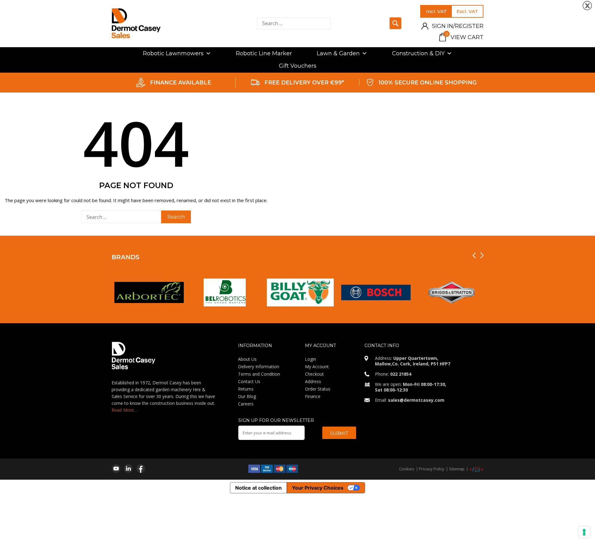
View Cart (464, 37)
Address (313, 381)
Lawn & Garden (338, 53)
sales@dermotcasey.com (416, 400)
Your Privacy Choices (317, 488)
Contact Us (249, 381)
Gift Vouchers (297, 65)
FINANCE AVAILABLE (180, 82)
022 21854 (400, 374)
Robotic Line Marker (264, 53)
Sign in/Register (457, 26)
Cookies (406, 469)
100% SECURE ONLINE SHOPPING (427, 82)
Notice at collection (258, 488)
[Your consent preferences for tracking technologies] (584, 532)
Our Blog (247, 396)
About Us (247, 359)
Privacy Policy (431, 469)
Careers (245, 404)
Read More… (124, 410)
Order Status (317, 389)
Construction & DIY (418, 53)
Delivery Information (258, 366)
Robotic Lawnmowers (173, 53)
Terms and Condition (259, 374)
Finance (312, 396)
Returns (245, 389)
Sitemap (457, 469)
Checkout (314, 374)
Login (310, 359)
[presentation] (474, 255)
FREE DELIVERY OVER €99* (304, 82)
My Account (317, 366)
